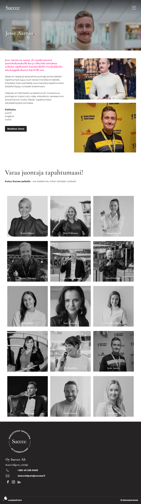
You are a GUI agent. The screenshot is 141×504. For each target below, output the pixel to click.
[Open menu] (134, 8)
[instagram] (13, 482)
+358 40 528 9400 (27, 470)
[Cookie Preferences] (6, 498)
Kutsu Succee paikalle (17, 181)
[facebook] (8, 482)
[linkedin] (19, 482)
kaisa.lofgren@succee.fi (31, 475)
